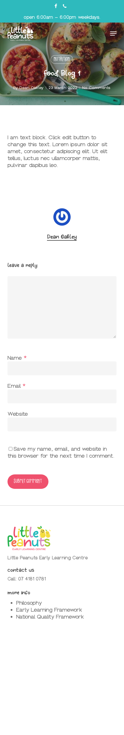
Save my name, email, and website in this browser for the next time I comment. (60, 452)
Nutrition (62, 59)
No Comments (96, 87)
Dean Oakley (31, 87)
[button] (113, 33)
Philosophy (29, 602)
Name (17, 357)
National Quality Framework (50, 616)
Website (17, 414)
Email (16, 386)
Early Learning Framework (49, 609)
